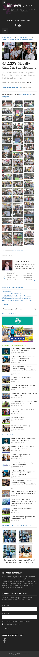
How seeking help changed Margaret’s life (21, 456)
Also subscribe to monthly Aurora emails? (16, 621)
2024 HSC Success (17, 418)
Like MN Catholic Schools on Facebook (17, 296)
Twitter (29, 94)
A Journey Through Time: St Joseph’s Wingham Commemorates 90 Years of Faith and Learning (23, 369)
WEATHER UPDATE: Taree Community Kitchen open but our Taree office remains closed (23, 501)
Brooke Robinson (22, 261)
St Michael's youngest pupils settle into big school (24, 394)
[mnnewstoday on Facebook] (15, 25)
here (29, 82)
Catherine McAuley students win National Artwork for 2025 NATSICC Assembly (23, 359)
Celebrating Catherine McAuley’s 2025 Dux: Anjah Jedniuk (23, 350)
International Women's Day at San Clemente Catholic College (24, 402)
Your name (5, 605)
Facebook (22, 94)
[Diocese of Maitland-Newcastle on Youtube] (19, 25)
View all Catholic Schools (12, 294)
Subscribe (6, 628)
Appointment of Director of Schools (21, 378)
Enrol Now (7, 292)
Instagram (5, 97)
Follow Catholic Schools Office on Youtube (18, 300)
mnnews (19, 5)
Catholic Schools (18, 251)
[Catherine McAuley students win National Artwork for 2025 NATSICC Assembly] (9, 536)
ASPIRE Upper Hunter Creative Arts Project (22, 411)
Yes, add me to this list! (12, 624)
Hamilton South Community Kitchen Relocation (22, 464)
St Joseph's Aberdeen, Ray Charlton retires (20, 427)
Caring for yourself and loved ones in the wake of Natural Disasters (24, 492)
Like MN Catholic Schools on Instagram (17, 298)
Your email (5, 613)
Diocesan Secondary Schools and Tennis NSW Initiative (23, 386)
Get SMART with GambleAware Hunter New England (22, 447)
